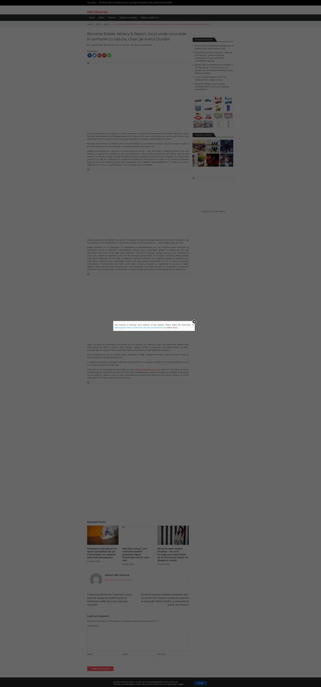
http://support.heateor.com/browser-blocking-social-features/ (139, 328)
